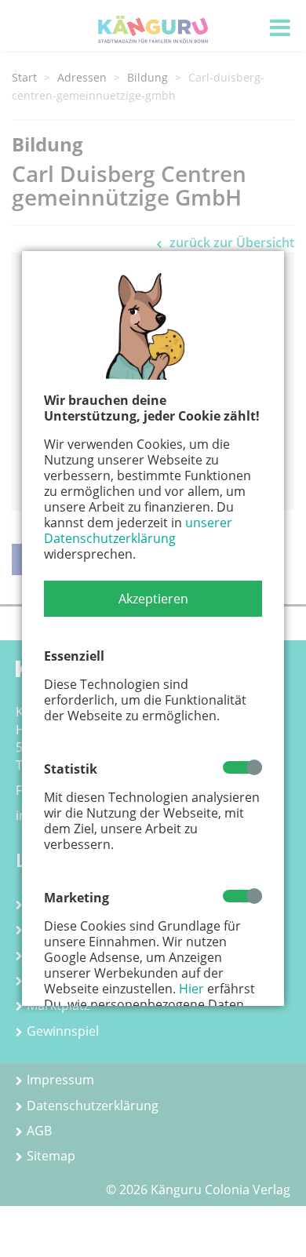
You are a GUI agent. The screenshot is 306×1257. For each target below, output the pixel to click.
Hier (191, 988)
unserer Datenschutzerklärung (138, 530)
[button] (153, 599)
